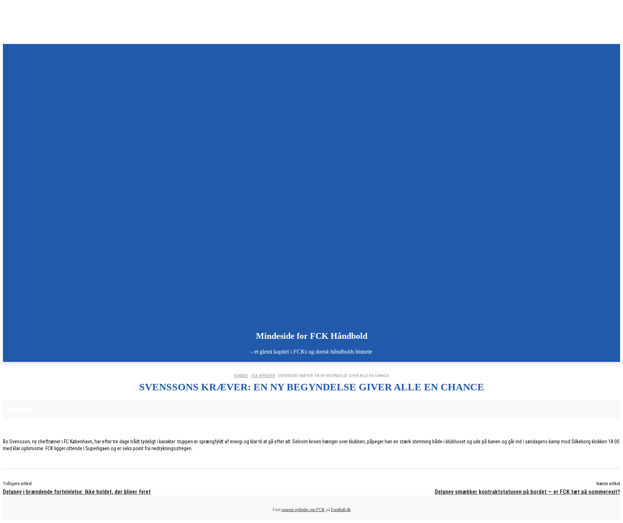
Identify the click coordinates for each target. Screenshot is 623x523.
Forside (241, 375)
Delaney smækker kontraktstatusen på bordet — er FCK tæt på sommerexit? (527, 491)
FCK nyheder (263, 375)
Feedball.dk (341, 509)
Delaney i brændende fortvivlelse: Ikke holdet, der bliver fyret (77, 491)
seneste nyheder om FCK (303, 509)
